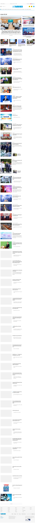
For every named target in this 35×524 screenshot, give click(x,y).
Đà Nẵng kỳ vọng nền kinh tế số (17, 336)
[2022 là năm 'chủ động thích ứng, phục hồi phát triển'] (6, 311)
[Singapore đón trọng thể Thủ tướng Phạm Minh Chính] (15, 172)
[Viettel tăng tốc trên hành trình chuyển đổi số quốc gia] (31, 41)
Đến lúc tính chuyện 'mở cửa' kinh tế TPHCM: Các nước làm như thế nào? (18, 339)
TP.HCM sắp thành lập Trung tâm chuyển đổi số (17, 135)
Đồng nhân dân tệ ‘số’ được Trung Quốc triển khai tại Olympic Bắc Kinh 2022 (18, 303)
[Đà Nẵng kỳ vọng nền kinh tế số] (6, 339)
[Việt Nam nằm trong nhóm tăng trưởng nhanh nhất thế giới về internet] (6, 320)
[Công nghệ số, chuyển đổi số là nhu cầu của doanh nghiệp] (28, 31)
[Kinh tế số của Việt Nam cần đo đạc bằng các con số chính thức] (6, 108)
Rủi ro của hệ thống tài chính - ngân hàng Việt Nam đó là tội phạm (17, 402)
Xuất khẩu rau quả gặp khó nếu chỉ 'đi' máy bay (18, 63)
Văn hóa (19, 9)
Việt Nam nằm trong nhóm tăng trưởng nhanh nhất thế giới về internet (17, 318)
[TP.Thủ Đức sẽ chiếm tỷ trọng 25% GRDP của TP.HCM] (6, 395)
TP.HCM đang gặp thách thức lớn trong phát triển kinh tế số (17, 60)
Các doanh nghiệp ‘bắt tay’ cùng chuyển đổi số (17, 498)
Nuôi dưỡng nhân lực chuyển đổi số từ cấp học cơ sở (18, 283)
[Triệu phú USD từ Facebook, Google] (6, 432)
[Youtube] (30, 3)
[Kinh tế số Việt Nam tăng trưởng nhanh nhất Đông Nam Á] (6, 227)
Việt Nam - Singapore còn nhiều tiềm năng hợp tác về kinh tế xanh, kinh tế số (17, 98)
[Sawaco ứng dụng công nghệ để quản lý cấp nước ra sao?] (6, 423)
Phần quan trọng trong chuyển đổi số (17, 496)
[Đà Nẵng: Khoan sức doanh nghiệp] (6, 329)
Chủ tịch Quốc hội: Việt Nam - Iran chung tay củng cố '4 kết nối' (18, 90)
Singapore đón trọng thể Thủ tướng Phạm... (19, 172)
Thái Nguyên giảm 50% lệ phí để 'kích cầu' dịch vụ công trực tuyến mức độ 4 (17, 253)
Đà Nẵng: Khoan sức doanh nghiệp (17, 327)
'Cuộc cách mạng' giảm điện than (18, 247)
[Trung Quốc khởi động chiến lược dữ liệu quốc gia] (6, 385)
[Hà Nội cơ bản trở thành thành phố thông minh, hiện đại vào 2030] (6, 180)
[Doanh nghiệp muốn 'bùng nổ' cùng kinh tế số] (6, 451)
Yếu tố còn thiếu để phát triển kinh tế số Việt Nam (17, 197)
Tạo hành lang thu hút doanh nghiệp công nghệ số (17, 365)
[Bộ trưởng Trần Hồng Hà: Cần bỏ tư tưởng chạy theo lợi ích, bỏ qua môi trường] (6, 245)
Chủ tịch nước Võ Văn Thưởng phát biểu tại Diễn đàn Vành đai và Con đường (21, 45)
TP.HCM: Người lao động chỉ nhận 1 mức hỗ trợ (18, 358)
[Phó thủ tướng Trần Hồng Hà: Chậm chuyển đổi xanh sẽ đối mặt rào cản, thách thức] (6, 80)
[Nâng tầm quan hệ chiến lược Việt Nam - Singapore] (6, 167)
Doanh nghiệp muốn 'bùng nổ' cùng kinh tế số (17, 449)
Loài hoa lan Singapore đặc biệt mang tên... (19, 155)
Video (27, 9)
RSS (16, 514)
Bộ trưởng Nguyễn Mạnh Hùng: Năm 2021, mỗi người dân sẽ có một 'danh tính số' (17, 440)
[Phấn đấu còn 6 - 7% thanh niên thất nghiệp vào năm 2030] (6, 357)
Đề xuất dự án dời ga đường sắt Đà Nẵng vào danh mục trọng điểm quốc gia (18, 331)
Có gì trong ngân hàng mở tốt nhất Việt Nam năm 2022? (17, 235)
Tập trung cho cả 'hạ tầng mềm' (17, 488)
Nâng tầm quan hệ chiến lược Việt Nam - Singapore (17, 161)
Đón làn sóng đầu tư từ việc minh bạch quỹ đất (17, 367)
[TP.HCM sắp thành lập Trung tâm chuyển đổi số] (6, 136)
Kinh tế (7, 9)
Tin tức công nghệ (15, 124)
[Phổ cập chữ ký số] (6, 118)
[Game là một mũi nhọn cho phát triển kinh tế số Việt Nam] (6, 208)
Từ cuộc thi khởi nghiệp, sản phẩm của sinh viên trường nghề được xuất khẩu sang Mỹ (17, 262)
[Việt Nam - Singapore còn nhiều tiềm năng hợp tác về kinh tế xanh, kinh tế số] (6, 99)
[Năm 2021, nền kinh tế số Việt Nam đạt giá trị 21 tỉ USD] (6, 283)
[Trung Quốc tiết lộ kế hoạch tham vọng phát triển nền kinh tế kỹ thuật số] (6, 301)
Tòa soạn (19, 514)
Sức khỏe (11, 9)
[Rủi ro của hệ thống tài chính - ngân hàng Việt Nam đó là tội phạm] (6, 404)
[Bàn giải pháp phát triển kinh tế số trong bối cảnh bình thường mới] (6, 348)
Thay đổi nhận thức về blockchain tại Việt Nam (17, 271)
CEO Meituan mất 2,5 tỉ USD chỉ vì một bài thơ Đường (18, 386)
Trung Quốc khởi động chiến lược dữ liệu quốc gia (17, 383)
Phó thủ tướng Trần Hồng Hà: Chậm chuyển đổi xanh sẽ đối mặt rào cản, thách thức (17, 79)
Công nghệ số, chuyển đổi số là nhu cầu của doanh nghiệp (28, 36)
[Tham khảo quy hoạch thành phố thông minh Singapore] (6, 150)
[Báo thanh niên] (17, 6)
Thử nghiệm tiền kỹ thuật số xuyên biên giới (18, 228)
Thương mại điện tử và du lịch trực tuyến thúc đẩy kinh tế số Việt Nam (12, 45)
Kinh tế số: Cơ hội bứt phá (17, 349)
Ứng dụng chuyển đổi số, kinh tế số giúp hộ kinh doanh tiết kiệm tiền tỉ (10, 31)
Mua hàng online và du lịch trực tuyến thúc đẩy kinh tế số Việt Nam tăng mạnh (28, 25)
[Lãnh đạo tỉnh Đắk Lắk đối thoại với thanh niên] (4, 41)
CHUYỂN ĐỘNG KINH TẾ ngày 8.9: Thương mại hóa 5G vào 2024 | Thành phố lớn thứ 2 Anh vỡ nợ (17, 50)
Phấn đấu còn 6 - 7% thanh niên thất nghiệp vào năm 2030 (17, 355)
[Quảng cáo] (29, 6)
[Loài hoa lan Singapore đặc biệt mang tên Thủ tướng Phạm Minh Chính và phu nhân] (15, 155)
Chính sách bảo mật (22, 514)
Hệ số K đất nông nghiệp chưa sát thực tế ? (18, 395)
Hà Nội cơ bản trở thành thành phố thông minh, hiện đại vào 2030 (17, 179)
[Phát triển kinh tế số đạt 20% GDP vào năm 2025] (6, 292)
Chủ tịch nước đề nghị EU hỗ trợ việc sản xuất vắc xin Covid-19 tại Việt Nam (17, 374)
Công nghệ (25, 9)
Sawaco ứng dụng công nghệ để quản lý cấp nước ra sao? (17, 421)
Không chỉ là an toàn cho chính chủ (17, 468)
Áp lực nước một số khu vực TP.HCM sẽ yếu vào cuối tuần (17, 423)
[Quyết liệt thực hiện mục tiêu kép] (6, 479)
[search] (6, 6)
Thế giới (5, 9)
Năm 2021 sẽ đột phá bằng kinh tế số (17, 486)
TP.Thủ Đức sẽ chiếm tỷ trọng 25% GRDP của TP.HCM (17, 393)
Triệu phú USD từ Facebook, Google (16, 430)
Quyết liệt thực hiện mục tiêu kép (17, 451)
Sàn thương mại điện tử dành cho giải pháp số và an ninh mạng (17, 126)
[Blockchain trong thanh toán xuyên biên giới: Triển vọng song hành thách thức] (6, 189)
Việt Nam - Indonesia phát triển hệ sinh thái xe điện (17, 70)
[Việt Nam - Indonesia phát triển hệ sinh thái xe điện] (6, 71)
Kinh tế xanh (14, 77)
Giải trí (20, 9)
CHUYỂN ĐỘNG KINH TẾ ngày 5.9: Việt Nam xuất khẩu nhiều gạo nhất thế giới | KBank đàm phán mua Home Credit (18, 54)
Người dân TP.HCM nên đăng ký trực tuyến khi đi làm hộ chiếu (17, 256)
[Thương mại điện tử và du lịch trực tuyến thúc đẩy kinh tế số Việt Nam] (13, 41)
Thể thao (22, 9)
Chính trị (2, 9)
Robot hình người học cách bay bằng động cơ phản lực (17, 321)
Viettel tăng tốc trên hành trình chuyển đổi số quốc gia (30, 45)
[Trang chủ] (0, 9)
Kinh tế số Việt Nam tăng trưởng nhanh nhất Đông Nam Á (17, 225)
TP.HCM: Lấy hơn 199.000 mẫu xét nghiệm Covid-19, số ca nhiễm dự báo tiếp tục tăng (18, 378)
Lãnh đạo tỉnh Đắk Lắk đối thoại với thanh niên (4, 45)
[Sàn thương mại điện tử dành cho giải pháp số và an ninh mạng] (6, 127)
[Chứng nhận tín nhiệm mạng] (27, 521)
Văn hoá (16, 509)
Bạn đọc (31, 508)
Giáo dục (15, 9)
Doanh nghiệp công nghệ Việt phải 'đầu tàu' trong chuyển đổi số (18, 479)
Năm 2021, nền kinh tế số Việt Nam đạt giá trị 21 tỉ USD (17, 281)
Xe (26, 9)
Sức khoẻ (9, 509)
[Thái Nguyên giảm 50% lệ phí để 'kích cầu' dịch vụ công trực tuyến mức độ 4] (6, 255)
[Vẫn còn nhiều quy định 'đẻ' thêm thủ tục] (6, 460)
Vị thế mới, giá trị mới (16, 411)
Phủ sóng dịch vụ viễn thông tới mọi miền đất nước (17, 216)
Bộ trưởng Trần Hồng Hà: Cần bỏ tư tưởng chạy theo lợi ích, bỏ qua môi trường (17, 244)
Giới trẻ (13, 9)
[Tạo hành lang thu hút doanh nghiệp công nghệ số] (6, 367)
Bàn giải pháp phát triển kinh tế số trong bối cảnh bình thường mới (17, 346)
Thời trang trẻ (32, 9)
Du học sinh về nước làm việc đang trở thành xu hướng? (18, 265)
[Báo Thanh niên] (3, 514)
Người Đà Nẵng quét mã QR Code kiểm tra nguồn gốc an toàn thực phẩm (18, 183)
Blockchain (14, 105)
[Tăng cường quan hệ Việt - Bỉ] (6, 90)
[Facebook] (31, 3)
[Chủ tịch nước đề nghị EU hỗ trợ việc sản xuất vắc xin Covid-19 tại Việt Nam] (6, 376)
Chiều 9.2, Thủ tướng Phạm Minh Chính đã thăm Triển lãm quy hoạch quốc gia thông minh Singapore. (17, 147)
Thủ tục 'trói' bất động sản (17, 460)
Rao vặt (31, 509)
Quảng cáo (13, 514)
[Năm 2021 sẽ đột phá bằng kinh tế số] (6, 488)
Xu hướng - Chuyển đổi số (16, 195)
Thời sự (4, 9)
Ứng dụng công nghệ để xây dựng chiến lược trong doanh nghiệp (18, 209)
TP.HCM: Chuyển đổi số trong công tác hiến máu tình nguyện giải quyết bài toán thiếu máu (18, 138)
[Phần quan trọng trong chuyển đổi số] (6, 498)
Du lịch (17, 9)
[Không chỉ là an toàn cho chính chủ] (6, 470)
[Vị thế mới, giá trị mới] (6, 414)
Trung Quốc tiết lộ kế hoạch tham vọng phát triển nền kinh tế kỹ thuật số (17, 300)
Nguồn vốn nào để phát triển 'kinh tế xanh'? (18, 101)
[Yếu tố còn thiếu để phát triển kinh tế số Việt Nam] (6, 199)
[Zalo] (32, 514)
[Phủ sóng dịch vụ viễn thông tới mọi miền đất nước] (6, 217)
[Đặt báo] (31, 6)
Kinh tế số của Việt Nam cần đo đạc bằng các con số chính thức (17, 107)
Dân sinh (14, 133)
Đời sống (9, 9)
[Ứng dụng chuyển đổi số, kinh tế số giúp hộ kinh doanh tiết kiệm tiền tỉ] (11, 23)
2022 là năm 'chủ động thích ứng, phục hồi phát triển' (17, 309)
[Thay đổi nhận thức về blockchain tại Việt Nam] (6, 273)
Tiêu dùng (29, 9)
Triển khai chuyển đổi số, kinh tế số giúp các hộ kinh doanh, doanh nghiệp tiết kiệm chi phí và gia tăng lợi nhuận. (11, 35)
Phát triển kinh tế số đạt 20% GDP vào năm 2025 (17, 290)
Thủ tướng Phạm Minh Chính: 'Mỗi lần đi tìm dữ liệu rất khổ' (18, 218)
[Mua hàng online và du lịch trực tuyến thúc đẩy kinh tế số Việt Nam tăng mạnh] (28, 20)
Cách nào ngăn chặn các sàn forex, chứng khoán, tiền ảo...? (18, 406)
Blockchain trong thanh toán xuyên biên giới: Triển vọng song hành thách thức (17, 188)
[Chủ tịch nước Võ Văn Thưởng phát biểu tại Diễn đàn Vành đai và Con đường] (22, 41)
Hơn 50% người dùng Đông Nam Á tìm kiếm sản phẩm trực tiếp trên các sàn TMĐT (18, 129)
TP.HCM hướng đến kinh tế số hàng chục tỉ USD (18, 293)
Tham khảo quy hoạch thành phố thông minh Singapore (17, 144)
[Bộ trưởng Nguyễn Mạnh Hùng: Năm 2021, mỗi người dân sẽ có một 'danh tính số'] (6, 442)
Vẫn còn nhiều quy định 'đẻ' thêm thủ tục (17, 458)
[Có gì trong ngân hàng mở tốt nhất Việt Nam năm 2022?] (6, 236)
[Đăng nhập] (33, 6)
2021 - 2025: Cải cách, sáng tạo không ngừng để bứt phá (17, 443)
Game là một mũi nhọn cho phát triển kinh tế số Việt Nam (17, 200)
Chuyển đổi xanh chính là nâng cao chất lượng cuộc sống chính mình (18, 82)
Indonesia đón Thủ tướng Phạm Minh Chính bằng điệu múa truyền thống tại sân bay (18, 73)
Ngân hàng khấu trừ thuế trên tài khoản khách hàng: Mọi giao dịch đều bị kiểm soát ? (17, 433)
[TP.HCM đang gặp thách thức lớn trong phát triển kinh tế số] (6, 62)
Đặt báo (11, 514)
